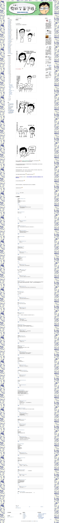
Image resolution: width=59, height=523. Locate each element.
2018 (9, 64)
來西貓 (9, 24)
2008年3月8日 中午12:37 (23, 452)
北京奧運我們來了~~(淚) (11, 90)
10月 (9, 76)
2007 (9, 98)
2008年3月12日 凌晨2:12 (22, 469)
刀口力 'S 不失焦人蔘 (40, 518)
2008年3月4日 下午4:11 (21, 324)
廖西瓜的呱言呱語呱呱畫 (41, 517)
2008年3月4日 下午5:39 (23, 297)
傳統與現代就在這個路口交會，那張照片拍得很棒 (11, 112)
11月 (9, 75)
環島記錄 (9, 31)
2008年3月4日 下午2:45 (22, 302)
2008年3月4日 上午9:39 (23, 269)
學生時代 (9, 37)
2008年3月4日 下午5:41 (23, 318)
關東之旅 (9, 29)
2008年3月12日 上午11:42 (24, 464)
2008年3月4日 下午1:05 (21, 291)
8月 (9, 78)
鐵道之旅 (9, 23)
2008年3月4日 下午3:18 (21, 312)
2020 (9, 62)
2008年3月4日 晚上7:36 (24, 370)
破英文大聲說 (9, 44)
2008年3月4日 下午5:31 (22, 345)
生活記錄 (9, 22)
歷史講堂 (9, 46)
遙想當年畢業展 (10, 92)
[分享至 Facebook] (22, 192)
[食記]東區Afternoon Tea (50, 36)
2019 (9, 63)
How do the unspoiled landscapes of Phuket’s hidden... (10, 107)
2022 (9, 60)
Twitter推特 (24, 515)
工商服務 (9, 40)
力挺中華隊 (10, 91)
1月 (9, 97)
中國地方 (9, 51)
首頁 (29, 506)
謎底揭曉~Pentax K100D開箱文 (11, 85)
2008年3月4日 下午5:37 (23, 286)
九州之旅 (9, 42)
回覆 (18, 203)
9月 (9, 77)
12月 (9, 74)
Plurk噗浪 (24, 517)
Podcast (20, 15)
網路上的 (9, 28)
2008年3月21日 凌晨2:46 (22, 491)
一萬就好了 (10, 88)
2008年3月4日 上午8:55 (21, 246)
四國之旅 (9, 50)
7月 (9, 79)
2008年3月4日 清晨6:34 (22, 236)
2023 (9, 59)
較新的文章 (17, 506)
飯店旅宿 (9, 33)
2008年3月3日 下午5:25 (22, 198)
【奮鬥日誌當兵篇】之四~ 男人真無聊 (50, 66)
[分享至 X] (21, 192)
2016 (9, 66)
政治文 (9, 95)
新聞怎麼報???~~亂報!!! (50, 20)
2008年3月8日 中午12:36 (23, 436)
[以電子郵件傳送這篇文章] (20, 192)
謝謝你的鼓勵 (9, 108)
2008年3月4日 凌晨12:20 (23, 230)
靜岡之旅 (9, 49)
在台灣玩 (9, 27)
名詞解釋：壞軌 (10, 94)
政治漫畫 (18, 193)
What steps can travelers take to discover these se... (11, 104)
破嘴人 (49, 30)
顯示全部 (50, 519)
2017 (9, 65)
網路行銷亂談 (9, 41)
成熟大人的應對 (10, 53)
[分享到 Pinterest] (23, 192)
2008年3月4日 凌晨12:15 (23, 220)
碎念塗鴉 (9, 19)
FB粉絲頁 (24, 513)
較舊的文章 (42, 506)
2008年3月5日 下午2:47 (23, 419)
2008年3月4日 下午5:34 (23, 264)
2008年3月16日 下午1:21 (23, 479)
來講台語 (9, 32)
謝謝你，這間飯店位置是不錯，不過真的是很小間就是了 (11, 111)
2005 (9, 100)
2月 (9, 96)
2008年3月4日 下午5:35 (23, 275)
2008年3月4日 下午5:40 (23, 307)
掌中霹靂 (9, 36)
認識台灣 (9, 45)
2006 (9, 99)
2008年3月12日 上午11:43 (24, 474)
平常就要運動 (10, 93)
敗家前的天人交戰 (11, 86)
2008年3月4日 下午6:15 (21, 357)
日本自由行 (9, 20)
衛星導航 (10, 89)
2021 (9, 61)
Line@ (24, 518)
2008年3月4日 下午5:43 (23, 340)
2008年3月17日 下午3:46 (23, 486)
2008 (9, 73)
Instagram (24, 514)
